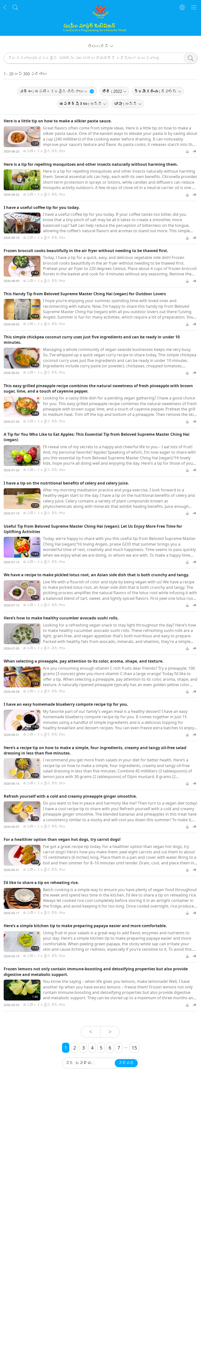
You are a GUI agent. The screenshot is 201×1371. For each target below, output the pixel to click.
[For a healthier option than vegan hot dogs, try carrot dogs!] (22, 855)
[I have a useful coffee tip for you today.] (22, 223)
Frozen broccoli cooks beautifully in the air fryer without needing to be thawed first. (86, 250)
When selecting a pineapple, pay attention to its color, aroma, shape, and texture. (83, 661)
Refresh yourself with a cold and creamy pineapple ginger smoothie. (70, 796)
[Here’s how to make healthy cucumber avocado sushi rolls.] (22, 633)
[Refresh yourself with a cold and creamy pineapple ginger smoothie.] (22, 811)
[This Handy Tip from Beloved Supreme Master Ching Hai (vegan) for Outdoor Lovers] (22, 309)
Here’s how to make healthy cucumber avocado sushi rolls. (61, 618)
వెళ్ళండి (126, 1063)
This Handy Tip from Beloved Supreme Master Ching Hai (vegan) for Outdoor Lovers (85, 293)
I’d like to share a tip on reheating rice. (41, 882)
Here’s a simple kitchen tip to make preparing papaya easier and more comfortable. (85, 925)
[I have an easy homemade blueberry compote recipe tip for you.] (22, 720)
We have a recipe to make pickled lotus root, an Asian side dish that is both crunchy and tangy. (96, 574)
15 (134, 1047)
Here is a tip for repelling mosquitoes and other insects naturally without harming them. (91, 164)
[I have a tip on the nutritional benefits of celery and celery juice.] (22, 498)
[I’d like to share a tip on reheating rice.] (22, 898)
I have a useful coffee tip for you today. (42, 207)
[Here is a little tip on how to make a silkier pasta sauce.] (22, 136)
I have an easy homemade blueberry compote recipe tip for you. (66, 704)
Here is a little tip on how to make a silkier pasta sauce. (58, 121)
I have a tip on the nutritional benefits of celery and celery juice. (66, 483)
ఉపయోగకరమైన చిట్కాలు (44, 151)
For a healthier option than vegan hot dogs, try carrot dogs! (62, 839)
